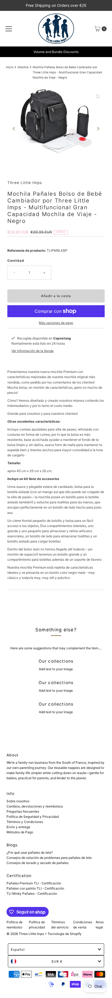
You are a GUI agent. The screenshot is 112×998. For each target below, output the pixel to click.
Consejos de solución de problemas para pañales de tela (49, 858)
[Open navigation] (8, 28)
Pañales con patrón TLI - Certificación (35, 888)
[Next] (98, 129)
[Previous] (14, 129)
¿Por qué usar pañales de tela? (30, 852)
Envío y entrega (18, 827)
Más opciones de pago (56, 323)
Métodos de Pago (20, 832)
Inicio (9, 67)
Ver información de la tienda (32, 351)
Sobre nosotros (18, 801)
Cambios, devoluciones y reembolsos (35, 806)
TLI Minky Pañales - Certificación (32, 893)
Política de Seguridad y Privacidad (33, 817)
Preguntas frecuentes (23, 811)
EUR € (57, 961)
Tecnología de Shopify (65, 934)
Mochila (23, 67)
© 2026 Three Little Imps (25, 934)
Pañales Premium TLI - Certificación (34, 883)
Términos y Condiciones (25, 822)
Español (18, 949)
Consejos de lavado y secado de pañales (38, 863)
